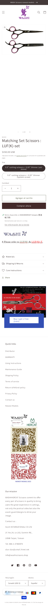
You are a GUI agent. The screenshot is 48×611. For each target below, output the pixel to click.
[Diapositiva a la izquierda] (18, 132)
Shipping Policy (12, 375)
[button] (3, 12)
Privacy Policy (11, 393)
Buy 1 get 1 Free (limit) (21, 320)
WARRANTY (10, 357)
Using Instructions (13, 363)
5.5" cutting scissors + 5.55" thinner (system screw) (23, 176)
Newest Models (11, 406)
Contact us (10, 400)
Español (34, 583)
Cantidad (5, 183)
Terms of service (12, 381)
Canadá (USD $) (14, 583)
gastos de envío (22, 156)
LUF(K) (24, 241)
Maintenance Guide (13, 369)
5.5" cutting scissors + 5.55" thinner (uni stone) (23, 168)
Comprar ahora (24, 206)
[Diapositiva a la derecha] (30, 132)
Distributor (10, 351)
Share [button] (7, 277)
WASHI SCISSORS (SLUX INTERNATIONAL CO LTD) (22, 602)
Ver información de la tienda (17, 224)
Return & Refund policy (15, 387)
